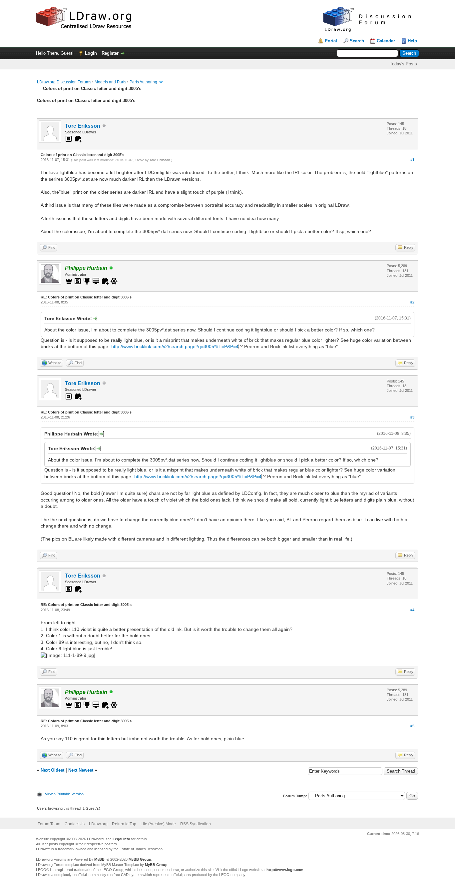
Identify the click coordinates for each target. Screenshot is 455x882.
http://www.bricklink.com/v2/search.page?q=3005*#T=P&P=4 (174, 346)
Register (110, 53)
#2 (412, 302)
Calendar (386, 40)
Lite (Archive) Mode (158, 824)
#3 (412, 417)
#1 (412, 160)
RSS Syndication (195, 824)
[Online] (111, 268)
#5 (412, 726)
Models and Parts (110, 82)
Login (91, 53)
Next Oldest (52, 770)
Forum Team (49, 824)
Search (357, 40)
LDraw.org (98, 824)
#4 (412, 610)
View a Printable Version (64, 794)
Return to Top (124, 824)
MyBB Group (140, 859)
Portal (331, 40)
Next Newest (80, 770)
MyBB (99, 859)
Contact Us (75, 824)
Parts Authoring (143, 82)
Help (412, 40)
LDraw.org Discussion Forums (64, 82)
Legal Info (121, 839)
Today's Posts (403, 63)
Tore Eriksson (82, 126)
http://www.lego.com (284, 870)
